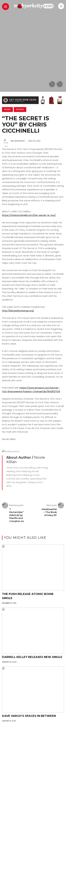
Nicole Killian (18, 141)
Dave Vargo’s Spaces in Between (29, 716)
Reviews (20, 109)
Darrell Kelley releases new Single (32, 657)
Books (7, 109)
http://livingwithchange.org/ (18, 310)
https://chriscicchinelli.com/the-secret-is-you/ (29, 215)
